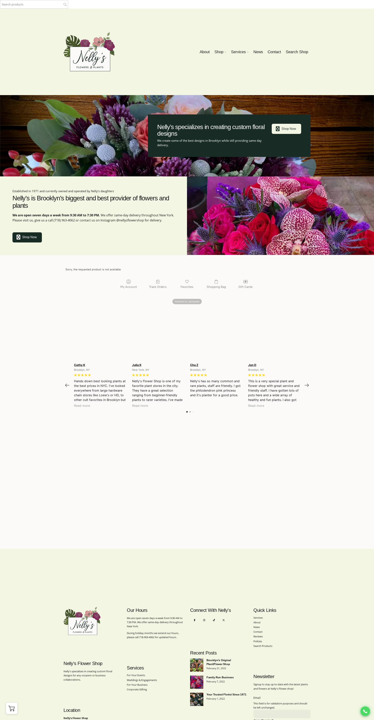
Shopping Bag (216, 287)
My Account (128, 287)
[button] (12, 708)
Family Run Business (220, 677)
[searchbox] (34, 4)
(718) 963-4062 (64, 220)
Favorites (187, 287)
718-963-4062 (146, 637)
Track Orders (158, 287)
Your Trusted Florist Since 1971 (226, 694)
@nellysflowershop (130, 220)
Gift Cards (245, 287)
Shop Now (288, 128)
